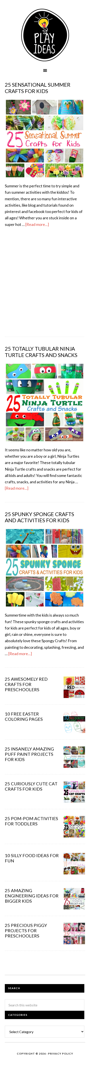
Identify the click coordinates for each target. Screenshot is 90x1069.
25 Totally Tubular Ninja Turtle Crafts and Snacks (41, 351)
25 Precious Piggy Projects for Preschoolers (26, 930)
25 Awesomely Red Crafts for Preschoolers (26, 684)
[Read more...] (37, 224)
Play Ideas (45, 35)
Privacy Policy (60, 1053)
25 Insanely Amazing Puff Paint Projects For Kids (29, 754)
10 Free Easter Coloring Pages (24, 716)
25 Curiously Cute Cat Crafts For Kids (31, 786)
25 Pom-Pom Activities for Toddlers (31, 821)
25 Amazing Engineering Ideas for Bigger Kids (32, 896)
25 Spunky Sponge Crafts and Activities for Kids (39, 517)
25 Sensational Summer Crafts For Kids (37, 87)
